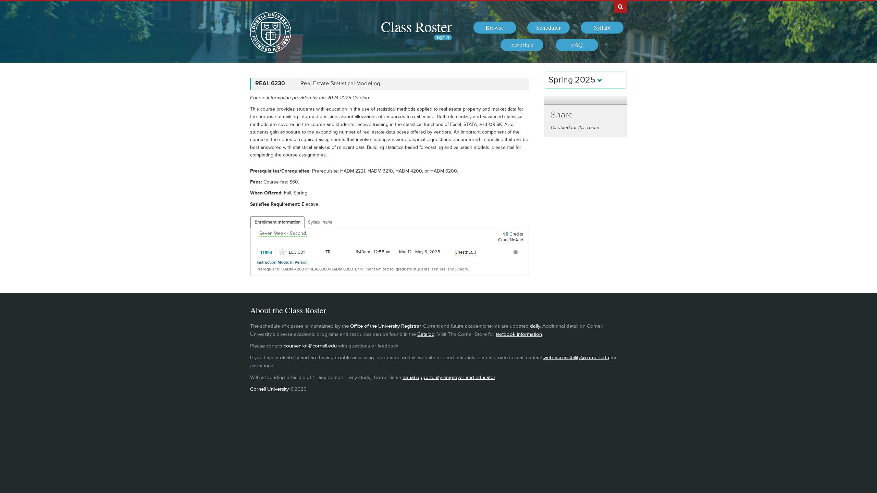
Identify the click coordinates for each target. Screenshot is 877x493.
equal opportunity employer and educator (449, 377)
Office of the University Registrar (385, 326)
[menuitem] (494, 28)
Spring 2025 (572, 80)
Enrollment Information (278, 222)
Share (562, 115)
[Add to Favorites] (282, 252)
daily (535, 326)
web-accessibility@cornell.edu (576, 357)
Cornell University (269, 389)
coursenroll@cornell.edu (310, 346)
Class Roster (416, 26)
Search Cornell (620, 6)
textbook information (519, 334)
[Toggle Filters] (585, 100)
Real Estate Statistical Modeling (340, 83)
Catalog (426, 334)
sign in (443, 37)
